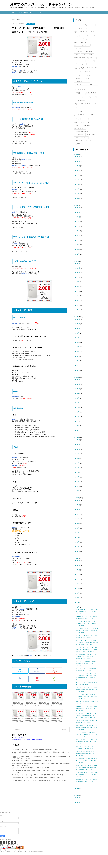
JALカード (85, 36)
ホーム (13, 12)
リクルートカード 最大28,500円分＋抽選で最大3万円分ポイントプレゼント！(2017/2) (86, 689)
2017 (77, 558)
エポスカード (87, 72)
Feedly (54, 680)
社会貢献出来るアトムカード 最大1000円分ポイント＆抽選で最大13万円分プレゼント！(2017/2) (87, 656)
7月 (78, 175)
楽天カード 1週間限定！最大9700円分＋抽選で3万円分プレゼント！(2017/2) (86, 663)
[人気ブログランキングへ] (11, 848)
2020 (77, 377)
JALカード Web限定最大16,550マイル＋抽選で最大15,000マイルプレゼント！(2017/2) (86, 623)
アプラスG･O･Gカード (80, 64)
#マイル (39, 12)
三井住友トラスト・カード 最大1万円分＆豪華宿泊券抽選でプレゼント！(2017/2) (87, 708)
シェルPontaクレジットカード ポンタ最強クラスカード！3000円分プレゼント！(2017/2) (87, 630)
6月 (78, 180)
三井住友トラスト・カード (81, 137)
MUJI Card (77, 54)
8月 (78, 170)
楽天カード (77, 125)
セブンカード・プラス (80, 89)
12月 (78, 156)
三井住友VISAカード (80, 134)
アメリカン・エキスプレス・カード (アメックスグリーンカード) (85, 68)
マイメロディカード (79, 108)
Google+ (54, 672)
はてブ (20, 679)
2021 (77, 316)
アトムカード (90, 61)
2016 (77, 795)
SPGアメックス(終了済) (87, 54)
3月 (78, 193)
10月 (78, 166)
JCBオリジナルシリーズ (80, 42)
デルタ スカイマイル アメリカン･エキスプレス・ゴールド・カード (85, 93)
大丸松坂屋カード (79, 144)
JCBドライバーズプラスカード (82, 45)
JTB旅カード (78, 48)
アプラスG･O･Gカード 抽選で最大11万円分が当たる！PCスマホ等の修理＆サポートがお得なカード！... (87, 642)
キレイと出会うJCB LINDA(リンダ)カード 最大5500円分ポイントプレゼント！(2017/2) (87, 727)
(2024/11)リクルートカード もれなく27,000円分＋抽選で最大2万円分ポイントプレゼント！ (38, 775)
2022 (77, 261)
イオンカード (78, 72)
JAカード (92, 36)
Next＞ (64, 729)
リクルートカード (88, 119)
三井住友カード (91, 134)
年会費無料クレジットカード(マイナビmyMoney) (28, 739)
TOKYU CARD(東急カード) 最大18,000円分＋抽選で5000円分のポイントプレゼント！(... (86, 696)
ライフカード (78, 119)
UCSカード (93, 57)
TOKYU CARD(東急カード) (81, 57)
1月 (78, 254)
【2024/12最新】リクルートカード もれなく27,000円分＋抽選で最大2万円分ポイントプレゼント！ (40, 780)
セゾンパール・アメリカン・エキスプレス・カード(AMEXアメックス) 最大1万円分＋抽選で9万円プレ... (87, 715)
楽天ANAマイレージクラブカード (83, 122)
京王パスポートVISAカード (81, 131)
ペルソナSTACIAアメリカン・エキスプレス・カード (85, 104)
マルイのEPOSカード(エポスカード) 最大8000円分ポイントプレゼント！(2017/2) (87, 611)
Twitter (20, 672)
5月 (78, 184)
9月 (78, 221)
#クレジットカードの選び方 (26, 12)
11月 (78, 161)
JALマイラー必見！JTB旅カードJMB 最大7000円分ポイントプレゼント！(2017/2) (86, 734)
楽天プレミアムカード (80, 128)
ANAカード (77, 36)
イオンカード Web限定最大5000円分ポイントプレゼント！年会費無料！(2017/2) (86, 760)
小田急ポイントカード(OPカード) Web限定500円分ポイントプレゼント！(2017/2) (86, 753)
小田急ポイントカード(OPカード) (83, 140)
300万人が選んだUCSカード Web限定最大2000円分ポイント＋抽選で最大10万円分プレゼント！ (87, 767)
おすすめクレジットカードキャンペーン (41, 4)
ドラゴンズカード (79, 97)
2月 (78, 198)
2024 (77, 154)
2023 (77, 205)
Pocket (37, 680)
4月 (78, 189)
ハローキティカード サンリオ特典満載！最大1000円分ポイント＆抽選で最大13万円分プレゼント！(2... (87, 649)
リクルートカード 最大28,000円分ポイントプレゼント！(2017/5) (30, 768)
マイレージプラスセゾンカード (82, 111)
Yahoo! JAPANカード (80, 61)
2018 (77, 498)
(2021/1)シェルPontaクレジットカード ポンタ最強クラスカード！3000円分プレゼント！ (37, 777)
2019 (77, 437)
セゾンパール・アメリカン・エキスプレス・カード (86, 85)
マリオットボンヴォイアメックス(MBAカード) (85, 115)
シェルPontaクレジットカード (82, 78)
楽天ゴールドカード (87, 125)
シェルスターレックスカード (82, 81)
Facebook (37, 672)
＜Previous (18, 729)
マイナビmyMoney (19, 737)
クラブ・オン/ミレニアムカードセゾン (84, 75)
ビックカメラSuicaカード (81, 100)
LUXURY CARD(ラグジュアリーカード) (84, 51)
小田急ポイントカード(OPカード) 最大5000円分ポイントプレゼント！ (32, 760)
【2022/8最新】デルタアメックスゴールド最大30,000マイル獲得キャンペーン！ (34, 749)
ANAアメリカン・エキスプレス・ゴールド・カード (86, 32)
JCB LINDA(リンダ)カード (81, 39)
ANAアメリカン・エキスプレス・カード (84, 28)
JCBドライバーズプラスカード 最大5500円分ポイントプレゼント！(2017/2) (86, 741)
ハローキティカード (91, 97)
